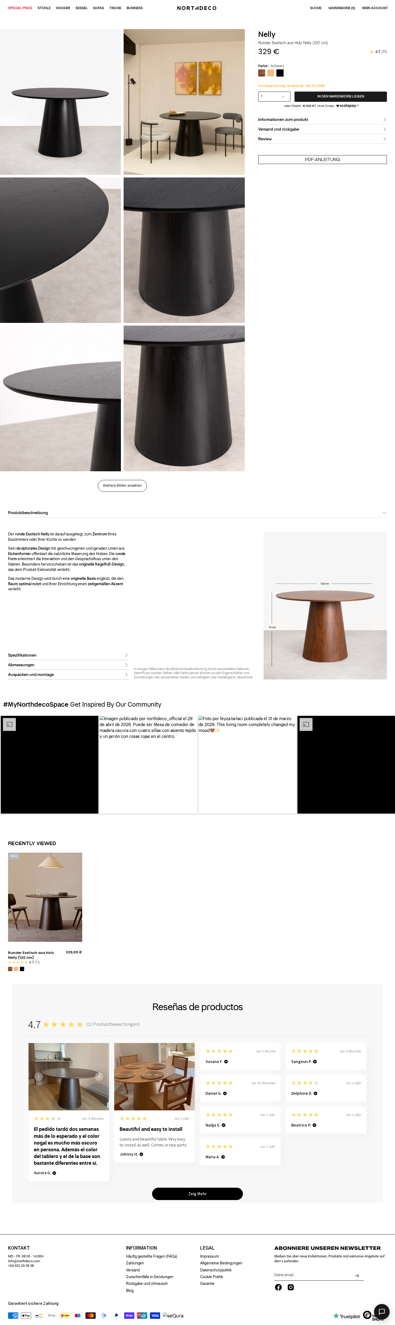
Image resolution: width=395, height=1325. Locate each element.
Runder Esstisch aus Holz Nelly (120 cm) (31, 955)
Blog (130, 1290)
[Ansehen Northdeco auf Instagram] (291, 1287)
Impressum (209, 1256)
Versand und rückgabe (278, 129)
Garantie (207, 1283)
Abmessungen (21, 664)
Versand (133, 1270)
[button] (49, 765)
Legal (207, 1248)
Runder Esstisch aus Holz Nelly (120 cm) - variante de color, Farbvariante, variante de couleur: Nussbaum (10, 969)
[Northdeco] (197, 8)
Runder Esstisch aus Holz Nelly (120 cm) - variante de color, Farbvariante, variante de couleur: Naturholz (16, 969)
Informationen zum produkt (283, 119)
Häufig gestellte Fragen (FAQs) (151, 1256)
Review (265, 139)
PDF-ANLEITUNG (322, 159)
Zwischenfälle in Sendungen (149, 1277)
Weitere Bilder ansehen (122, 485)
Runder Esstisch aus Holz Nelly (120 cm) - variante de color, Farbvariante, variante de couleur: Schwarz (22, 969)
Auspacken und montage (31, 674)
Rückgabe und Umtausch (147, 1283)
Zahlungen (135, 1263)
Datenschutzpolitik (216, 1270)
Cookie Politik (211, 1277)
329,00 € (74, 952)
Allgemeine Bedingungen (221, 1263)
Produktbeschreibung (28, 512)
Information (141, 1248)
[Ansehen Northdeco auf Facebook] (278, 1287)
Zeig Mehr (197, 1194)
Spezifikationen (22, 655)
